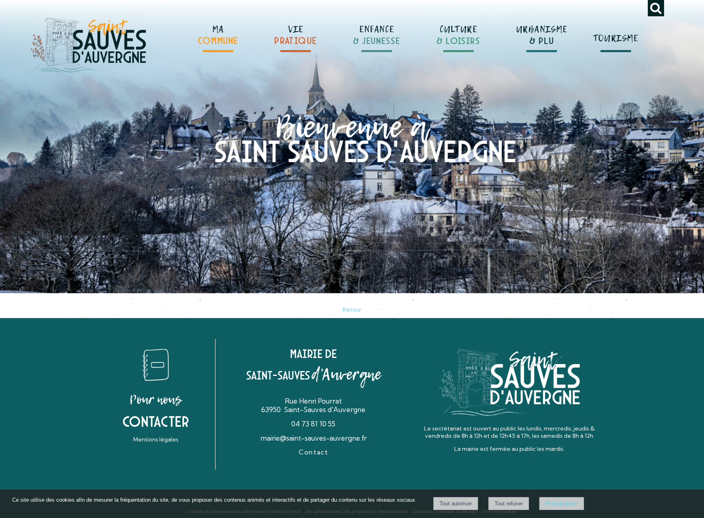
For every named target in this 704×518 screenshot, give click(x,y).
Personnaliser (562, 503)
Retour (352, 309)
